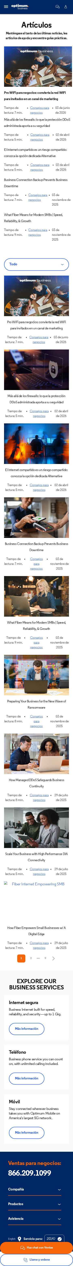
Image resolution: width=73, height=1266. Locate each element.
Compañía (16, 1189)
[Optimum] (20, 6)
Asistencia (16, 1219)
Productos (15, 1204)
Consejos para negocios (36, 564)
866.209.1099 (29, 1174)
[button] (57, 6)
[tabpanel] (36, 619)
